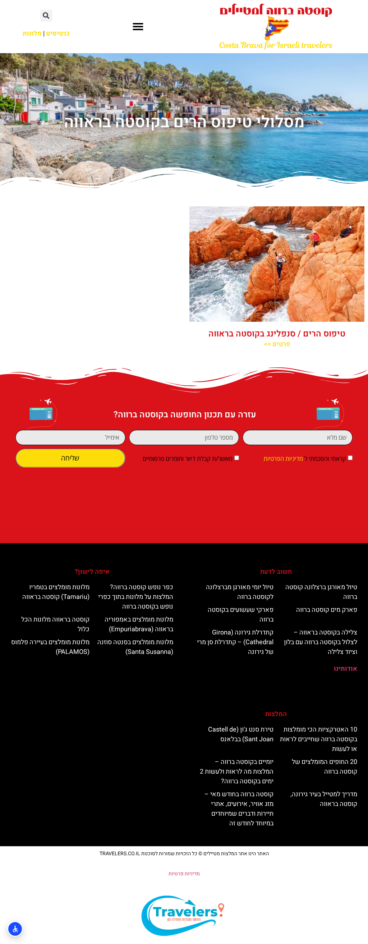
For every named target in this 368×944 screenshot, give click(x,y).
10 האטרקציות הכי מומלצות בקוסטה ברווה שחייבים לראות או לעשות (318, 739)
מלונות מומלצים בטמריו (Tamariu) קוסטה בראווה (55, 592)
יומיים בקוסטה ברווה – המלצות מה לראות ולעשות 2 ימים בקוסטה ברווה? (236, 771)
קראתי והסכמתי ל (304, 459)
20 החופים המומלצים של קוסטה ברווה (324, 766)
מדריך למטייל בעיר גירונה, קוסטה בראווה (323, 799)
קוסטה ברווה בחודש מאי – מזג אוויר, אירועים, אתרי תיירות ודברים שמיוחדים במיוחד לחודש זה (238, 808)
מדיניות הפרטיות (283, 459)
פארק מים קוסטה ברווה (326, 610)
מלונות (32, 33)
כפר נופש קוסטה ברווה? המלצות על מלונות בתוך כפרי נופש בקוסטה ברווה (135, 596)
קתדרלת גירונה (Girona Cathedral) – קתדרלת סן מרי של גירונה (235, 642)
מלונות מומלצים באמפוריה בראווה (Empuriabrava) (139, 624)
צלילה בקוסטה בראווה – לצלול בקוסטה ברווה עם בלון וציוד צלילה (320, 642)
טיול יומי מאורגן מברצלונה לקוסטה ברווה (239, 592)
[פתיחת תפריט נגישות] (15, 929)
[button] (138, 26)
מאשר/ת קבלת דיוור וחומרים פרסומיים (188, 459)
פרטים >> (277, 344)
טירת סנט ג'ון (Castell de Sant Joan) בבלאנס (240, 734)
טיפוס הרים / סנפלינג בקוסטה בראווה (276, 333)
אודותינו (345, 669)
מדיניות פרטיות (184, 873)
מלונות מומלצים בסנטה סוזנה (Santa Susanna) (135, 647)
